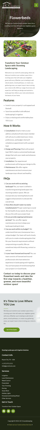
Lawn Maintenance (7, 378)
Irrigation (5, 375)
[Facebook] (4, 411)
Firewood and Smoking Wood (10, 396)
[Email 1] (13, 411)
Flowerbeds (5, 383)
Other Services (6, 398)
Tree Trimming (6, 386)
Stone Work (5, 391)
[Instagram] (8, 411)
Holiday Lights (6, 393)
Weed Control (6, 380)
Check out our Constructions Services (20, 425)
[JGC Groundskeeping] (11, 5)
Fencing (4, 388)
